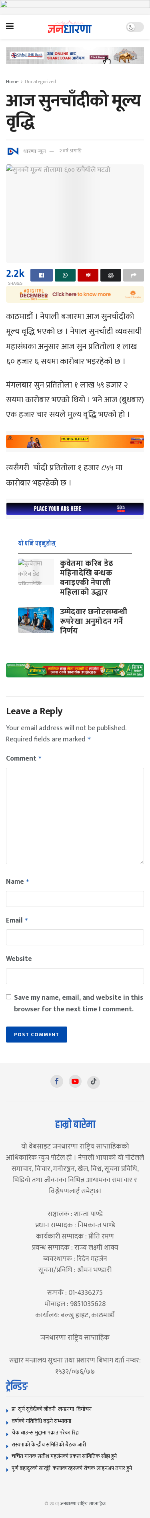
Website (19, 959)
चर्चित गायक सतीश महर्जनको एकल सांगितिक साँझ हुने (64, 1456)
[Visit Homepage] (69, 27)
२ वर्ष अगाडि (70, 150)
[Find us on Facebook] (56, 1081)
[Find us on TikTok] (93, 1082)
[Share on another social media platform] (133, 275)
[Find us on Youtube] (75, 1081)
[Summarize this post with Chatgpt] (110, 275)
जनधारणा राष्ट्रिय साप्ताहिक (83, 1504)
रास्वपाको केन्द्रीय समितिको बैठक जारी (49, 1444)
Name (18, 881)
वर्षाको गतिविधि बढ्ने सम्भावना (41, 1421)
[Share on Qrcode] (88, 275)
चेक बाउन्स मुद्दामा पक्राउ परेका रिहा (46, 1432)
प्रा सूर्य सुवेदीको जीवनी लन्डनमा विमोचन (53, 1409)
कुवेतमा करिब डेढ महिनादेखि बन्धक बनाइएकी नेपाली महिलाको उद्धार (86, 578)
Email (17, 920)
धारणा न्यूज (34, 150)
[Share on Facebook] (41, 275)
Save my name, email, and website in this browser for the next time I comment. (78, 1003)
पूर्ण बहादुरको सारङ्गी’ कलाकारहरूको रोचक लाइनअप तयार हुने (72, 1468)
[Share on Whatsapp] (65, 275)
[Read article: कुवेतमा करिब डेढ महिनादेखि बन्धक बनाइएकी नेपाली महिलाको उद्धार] (36, 571)
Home (12, 82)
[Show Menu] (10, 27)
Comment (24, 758)
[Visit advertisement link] (75, 7)
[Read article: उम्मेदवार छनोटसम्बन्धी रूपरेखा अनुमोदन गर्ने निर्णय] (36, 620)
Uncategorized (40, 82)
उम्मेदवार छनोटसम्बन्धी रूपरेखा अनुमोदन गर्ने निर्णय (93, 621)
